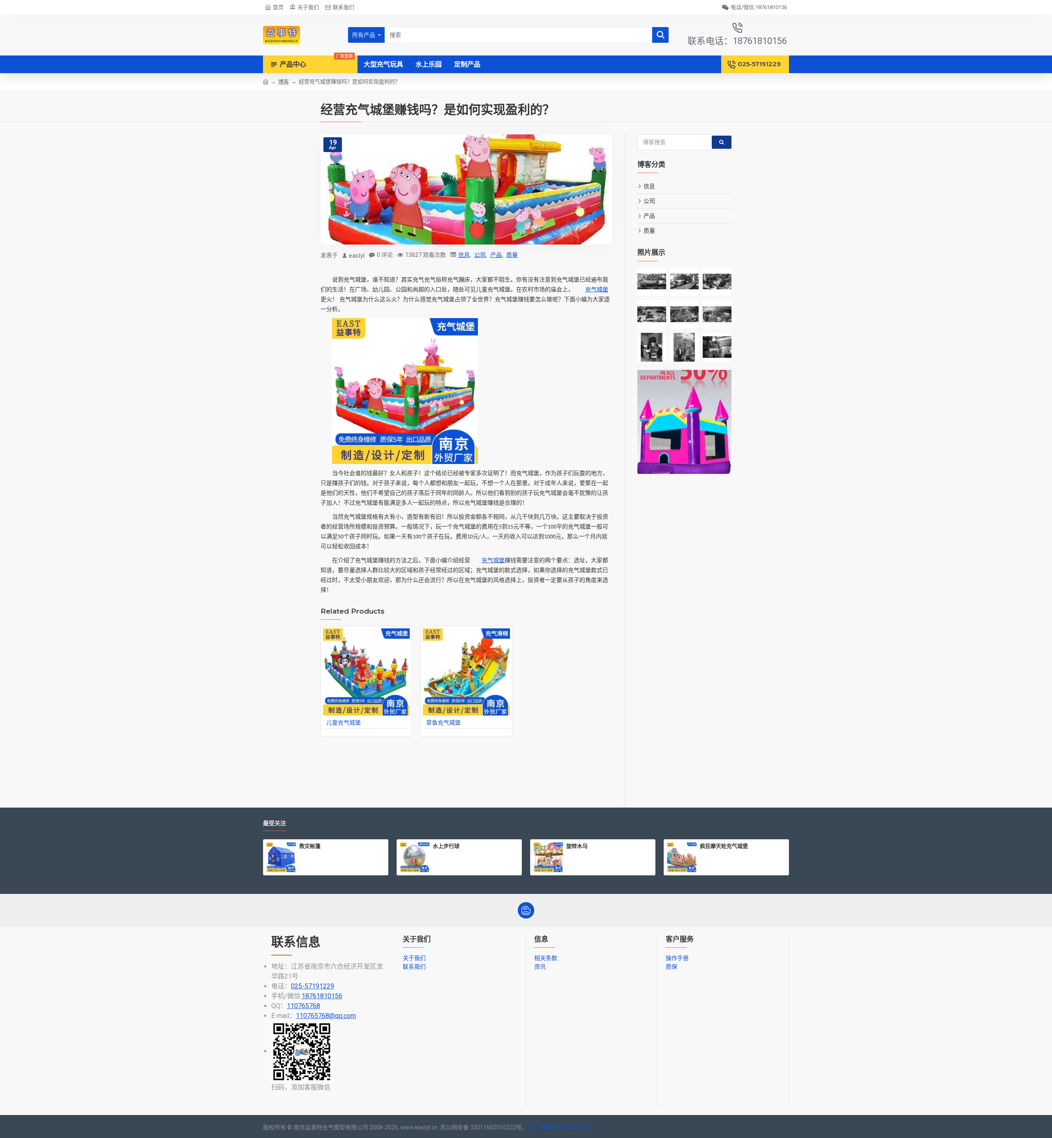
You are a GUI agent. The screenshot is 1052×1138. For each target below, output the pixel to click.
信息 (464, 255)
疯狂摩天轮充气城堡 (724, 846)
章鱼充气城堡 (443, 722)
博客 (283, 81)
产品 (496, 255)
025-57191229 (312, 986)
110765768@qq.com (326, 1016)
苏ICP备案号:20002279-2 (560, 1127)
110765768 (303, 1006)
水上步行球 (446, 846)
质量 (512, 255)
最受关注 (274, 823)
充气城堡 (596, 289)
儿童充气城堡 (343, 722)
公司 (480, 255)
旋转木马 (577, 846)
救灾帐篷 (310, 846)
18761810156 (322, 996)
